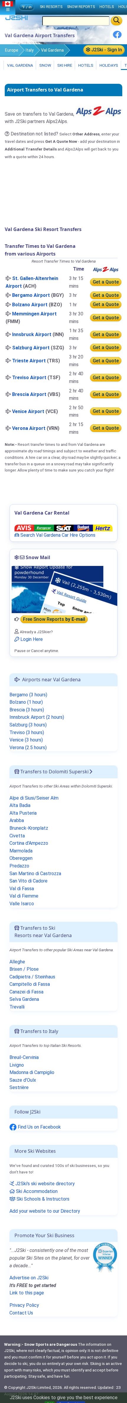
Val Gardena (52, 50)
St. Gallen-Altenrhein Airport (32, 282)
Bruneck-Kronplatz (28, 828)
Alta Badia (19, 805)
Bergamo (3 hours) (28, 695)
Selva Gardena (24, 999)
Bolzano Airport (30, 304)
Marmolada (20, 851)
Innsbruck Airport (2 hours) (36, 717)
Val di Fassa (21, 888)
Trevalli (17, 1007)
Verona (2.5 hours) (28, 747)
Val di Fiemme (23, 896)
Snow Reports (81, 6)
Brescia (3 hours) (26, 710)
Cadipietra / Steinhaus (32, 977)
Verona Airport (28, 428)
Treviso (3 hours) (26, 732)
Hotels (85, 65)
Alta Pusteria (23, 813)
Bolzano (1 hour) (26, 702)
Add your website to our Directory (44, 1211)
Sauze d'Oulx (22, 1080)
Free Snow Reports (54, 619)
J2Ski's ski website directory (44, 1183)
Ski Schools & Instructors (42, 1199)
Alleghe (17, 962)
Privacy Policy (24, 1305)
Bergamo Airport (31, 295)
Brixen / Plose (24, 969)
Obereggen (20, 858)
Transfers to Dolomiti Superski (54, 771)
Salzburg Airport (31, 348)
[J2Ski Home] (16, 19)
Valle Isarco (21, 903)
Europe (11, 50)
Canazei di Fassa (26, 992)
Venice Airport (28, 411)
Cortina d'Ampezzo (28, 843)
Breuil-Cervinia (24, 1057)
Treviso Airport (29, 377)
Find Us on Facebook (39, 1127)
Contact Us (21, 1313)
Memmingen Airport (34, 314)
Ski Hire (64, 65)
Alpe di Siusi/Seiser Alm (33, 798)
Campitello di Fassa (29, 984)
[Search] (116, 20)
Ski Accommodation (36, 1191)
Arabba (16, 820)
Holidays (108, 65)
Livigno (16, 1065)
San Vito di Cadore (28, 881)
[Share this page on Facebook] (117, 37)
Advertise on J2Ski (28, 1278)
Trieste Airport (29, 361)
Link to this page (26, 1293)
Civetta (17, 836)
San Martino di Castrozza (35, 873)
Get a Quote (106, 282)
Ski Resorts (51, 6)
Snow (44, 65)
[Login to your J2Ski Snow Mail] (63, 589)
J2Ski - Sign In (106, 50)
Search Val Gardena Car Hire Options (57, 535)
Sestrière (19, 1087)
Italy (30, 50)
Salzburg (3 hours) (28, 725)
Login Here (31, 639)
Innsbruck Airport (31, 334)
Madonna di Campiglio (31, 1072)
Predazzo (19, 866)
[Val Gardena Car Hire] (63, 528)
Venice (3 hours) (26, 740)
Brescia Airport (29, 394)
